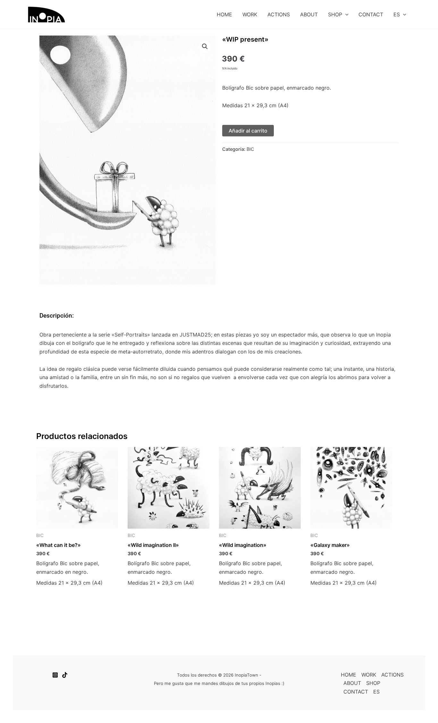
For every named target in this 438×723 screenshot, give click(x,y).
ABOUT (309, 14)
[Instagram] (55, 675)
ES (396, 14)
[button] (345, 14)
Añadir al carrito (248, 130)
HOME (224, 14)
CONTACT (370, 14)
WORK (249, 14)
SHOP (335, 14)
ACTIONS (278, 14)
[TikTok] (65, 675)
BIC (250, 149)
